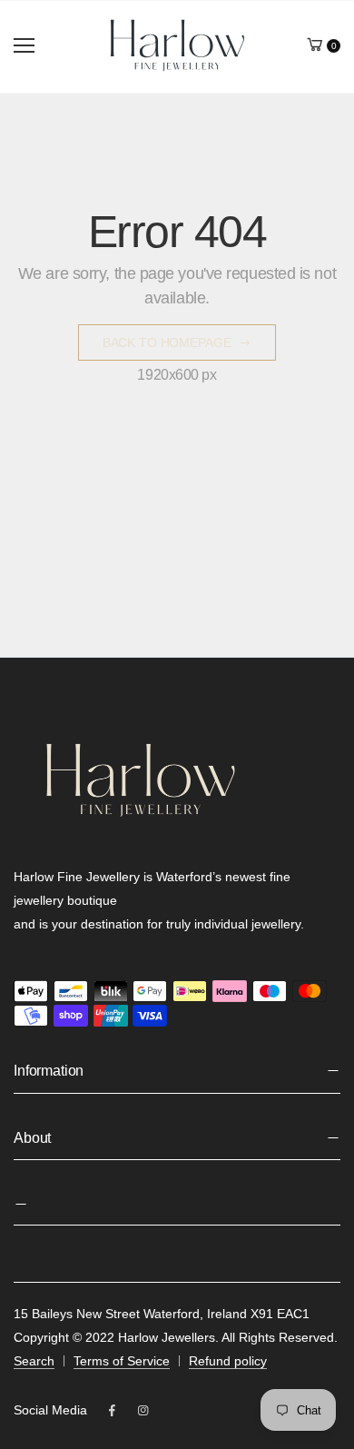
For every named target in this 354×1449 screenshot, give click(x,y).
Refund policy (228, 1361)
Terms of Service (122, 1361)
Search (34, 1361)
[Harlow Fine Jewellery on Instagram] (142, 1411)
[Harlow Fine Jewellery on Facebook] (111, 1411)
